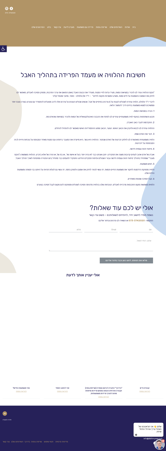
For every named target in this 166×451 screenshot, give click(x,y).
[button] (9, 13)
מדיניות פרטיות (61, 441)
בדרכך (27, 441)
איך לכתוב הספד (62, 388)
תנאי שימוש (48, 441)
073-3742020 (137, 220)
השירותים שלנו (116, 27)
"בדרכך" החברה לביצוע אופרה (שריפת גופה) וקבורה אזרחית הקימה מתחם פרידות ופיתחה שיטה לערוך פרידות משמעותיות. (103, 391)
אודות (127, 27)
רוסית (12, 16)
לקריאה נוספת (144, 391)
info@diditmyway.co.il (153, 439)
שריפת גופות (101, 27)
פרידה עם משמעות (85, 27)
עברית (7, 16)
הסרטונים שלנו (38, 27)
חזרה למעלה (7, 420)
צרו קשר (57, 27)
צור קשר (6, 441)
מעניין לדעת (69, 27)
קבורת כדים (145, 388)
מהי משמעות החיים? (21, 388)
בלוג (49, 27)
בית (134, 27)
